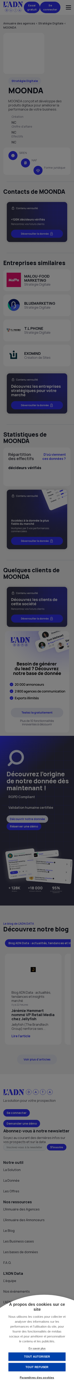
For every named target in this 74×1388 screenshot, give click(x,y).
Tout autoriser (37, 1356)
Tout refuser (36, 1367)
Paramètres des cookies (37, 1377)
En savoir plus (37, 1348)
